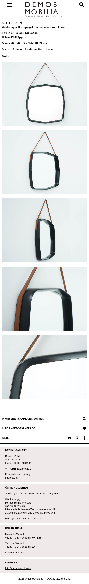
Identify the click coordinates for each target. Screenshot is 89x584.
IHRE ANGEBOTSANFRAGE (18, 428)
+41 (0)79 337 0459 (16, 537)
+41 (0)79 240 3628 (16, 546)
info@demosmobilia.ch (18, 568)
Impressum (11, 477)
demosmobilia (35, 578)
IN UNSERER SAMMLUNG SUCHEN (23, 418)
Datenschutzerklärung (17, 474)
